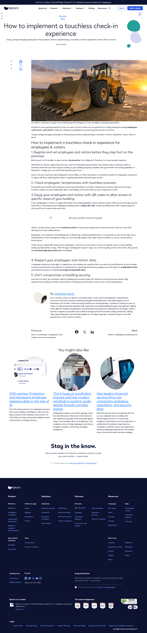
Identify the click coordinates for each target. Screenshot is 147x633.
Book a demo (135, 8)
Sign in (121, 8)
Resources (102, 8)
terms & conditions (77, 463)
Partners (79, 8)
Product (53, 8)
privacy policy (91, 463)
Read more (107, 2)
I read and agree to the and (75, 463)
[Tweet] (84, 331)
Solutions (66, 8)
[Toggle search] (109, 8)
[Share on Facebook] (76, 331)
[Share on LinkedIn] (92, 331)
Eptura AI (43, 8)
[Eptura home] (11, 8)
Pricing (91, 8)
